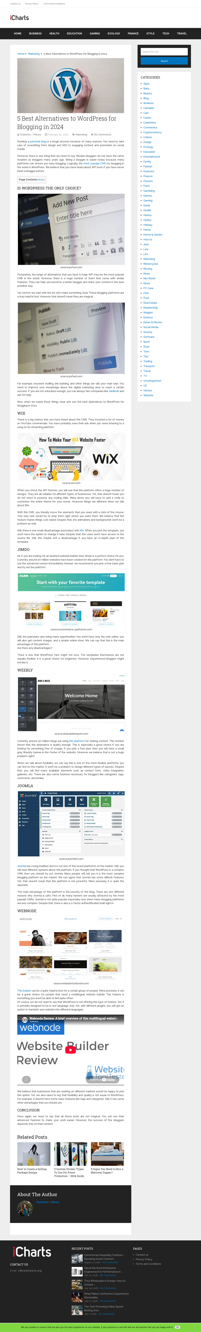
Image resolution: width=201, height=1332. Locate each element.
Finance (133, 33)
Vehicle (147, 390)
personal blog (38, 141)
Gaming (95, 33)
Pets (146, 293)
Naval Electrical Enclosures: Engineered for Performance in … (103, 1269)
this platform (76, 741)
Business (35, 33)
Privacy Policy (31, 4)
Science (148, 317)
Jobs (146, 244)
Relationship (150, 307)
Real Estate (150, 302)
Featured (148, 171)
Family (147, 161)
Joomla (21, 866)
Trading (147, 361)
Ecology (114, 33)
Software (148, 336)
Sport (146, 341)
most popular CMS (95, 163)
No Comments (102, 134)
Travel (182, 33)
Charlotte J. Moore (30, 134)
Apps (146, 83)
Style (151, 33)
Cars (146, 112)
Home (17, 33)
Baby (146, 88)
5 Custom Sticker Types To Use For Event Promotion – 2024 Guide (69, 1172)
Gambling (149, 190)
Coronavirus (150, 127)
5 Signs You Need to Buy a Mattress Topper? (107, 1170)
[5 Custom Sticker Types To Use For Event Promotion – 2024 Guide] (70, 1154)
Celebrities (149, 122)
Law (145, 249)
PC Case (148, 288)
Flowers (148, 181)
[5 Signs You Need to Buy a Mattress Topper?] (107, 1154)
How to (147, 239)
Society (147, 332)
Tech (165, 33)
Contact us (15, 4)
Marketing (81, 134)
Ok (177, 1327)
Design (147, 142)
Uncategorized (152, 380)
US (145, 385)
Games (147, 195)
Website (148, 395)
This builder (24, 990)
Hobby (147, 220)
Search (164, 61)
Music (146, 273)
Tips (145, 356)
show (41, 179)
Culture (147, 137)
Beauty (147, 93)
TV (145, 375)
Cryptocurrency (152, 132)
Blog (146, 98)
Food (146, 185)
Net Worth (149, 278)
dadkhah (114, 391)
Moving (147, 268)
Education (74, 33)
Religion (148, 312)
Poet (146, 297)
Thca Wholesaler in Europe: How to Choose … (104, 1282)
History (147, 215)
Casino (147, 117)
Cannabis (148, 108)
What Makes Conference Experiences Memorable (106, 1295)
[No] (197, 1327)
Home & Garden (152, 234)
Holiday (147, 224)
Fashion (147, 166)
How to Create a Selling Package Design (32, 1170)
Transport (149, 366)
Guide (146, 205)
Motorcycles (150, 263)
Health (54, 33)
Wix (82, 530)
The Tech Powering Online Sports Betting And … (103, 1308)
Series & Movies (152, 322)
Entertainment (151, 156)
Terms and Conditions (54, 4)
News (146, 283)
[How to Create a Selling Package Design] (33, 1154)
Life (145, 254)
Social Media (150, 327)
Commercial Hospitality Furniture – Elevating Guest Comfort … (104, 1257)
